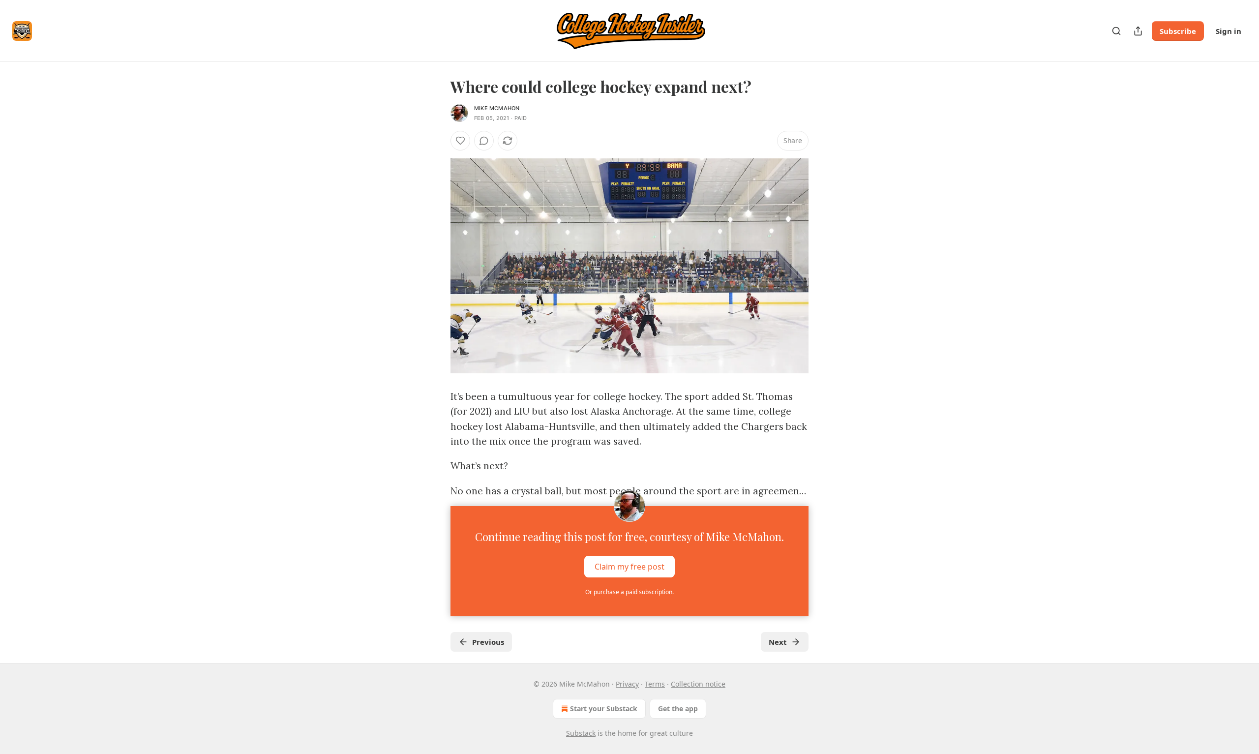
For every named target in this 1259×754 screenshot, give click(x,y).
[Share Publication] (1138, 31)
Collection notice (698, 684)
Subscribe (1178, 31)
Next (778, 642)
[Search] (1116, 31)
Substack (581, 733)
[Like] (460, 141)
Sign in (1228, 31)
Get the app (678, 708)
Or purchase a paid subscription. (629, 592)
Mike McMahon (496, 108)
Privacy (627, 684)
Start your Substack (603, 708)
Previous (488, 642)
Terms (655, 684)
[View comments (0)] (484, 141)
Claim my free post (629, 566)
